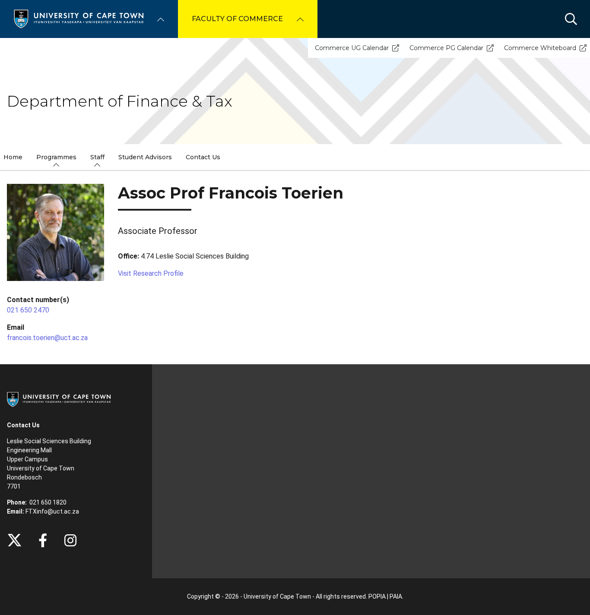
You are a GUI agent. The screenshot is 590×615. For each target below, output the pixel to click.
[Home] (78, 18)
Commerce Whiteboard (540, 48)
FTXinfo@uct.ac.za (52, 511)
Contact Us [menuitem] (203, 157)
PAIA (396, 596)
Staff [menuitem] (97, 157)
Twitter (14, 540)
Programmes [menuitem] (56, 157)
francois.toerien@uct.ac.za (47, 338)
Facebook (42, 540)
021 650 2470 (28, 310)
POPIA (377, 596)
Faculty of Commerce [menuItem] (237, 19)
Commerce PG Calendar (446, 48)
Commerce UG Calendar (352, 48)
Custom (70, 540)
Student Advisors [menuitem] (145, 157)
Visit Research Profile (151, 273)
